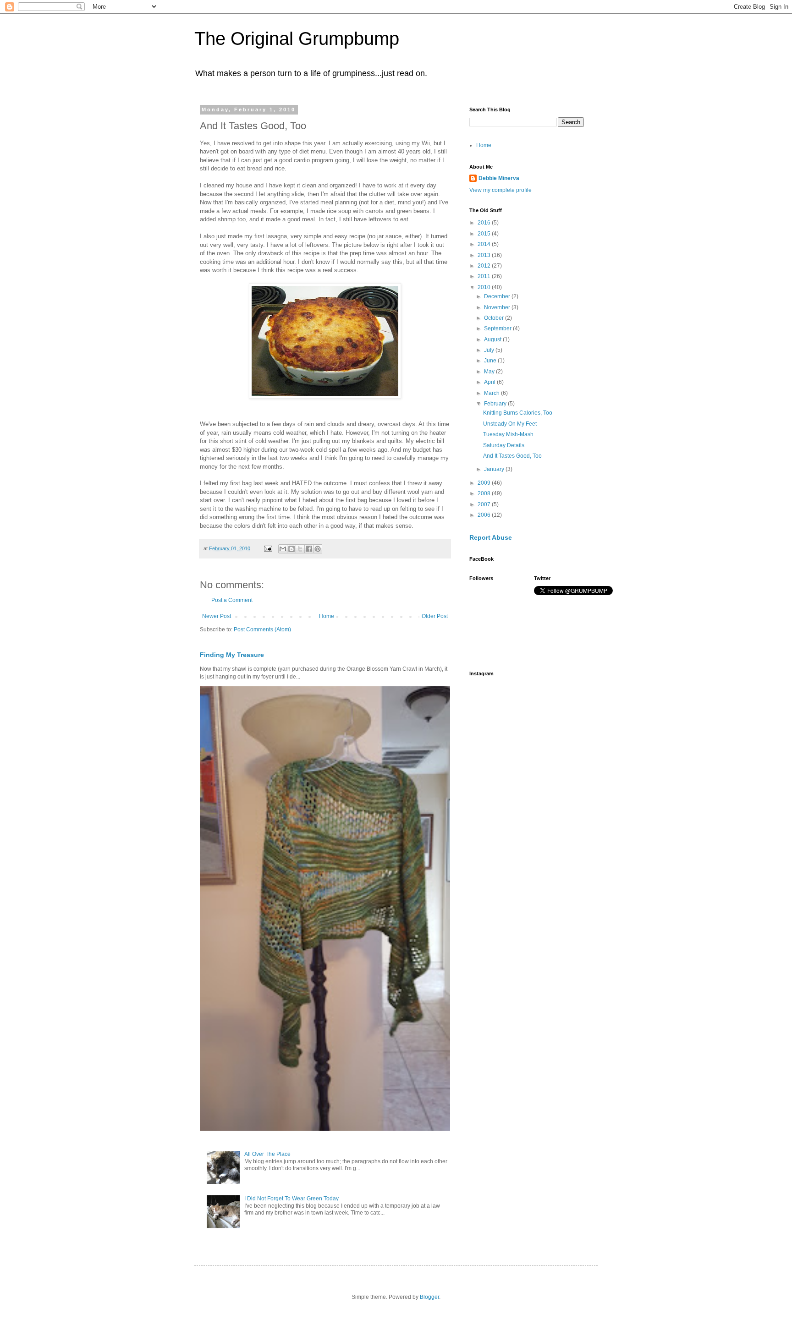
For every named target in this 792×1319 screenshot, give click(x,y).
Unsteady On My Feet (510, 424)
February (496, 403)
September (498, 328)
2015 (485, 233)
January (495, 469)
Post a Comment (232, 600)
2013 (485, 255)
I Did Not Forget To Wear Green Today (291, 1198)
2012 (485, 266)
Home (326, 616)
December (498, 296)
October (494, 318)
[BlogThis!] (291, 548)
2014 (485, 244)
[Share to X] (300, 548)
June (491, 360)
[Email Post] (268, 548)
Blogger (429, 1297)
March (492, 393)
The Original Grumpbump (296, 38)
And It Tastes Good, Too (512, 456)
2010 (485, 287)
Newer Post (216, 616)
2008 (485, 493)
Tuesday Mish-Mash (508, 434)
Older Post (435, 616)
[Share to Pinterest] (317, 548)
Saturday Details (503, 445)
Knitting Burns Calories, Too (517, 413)
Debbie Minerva (498, 178)
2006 (485, 515)
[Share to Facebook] (309, 548)
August (493, 339)
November (498, 307)
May (490, 371)
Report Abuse (490, 537)
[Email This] (282, 548)
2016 (485, 222)
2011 (485, 276)
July (489, 350)
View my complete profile (500, 190)
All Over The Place (267, 1154)
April (490, 382)
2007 (485, 504)
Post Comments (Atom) (262, 629)
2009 (485, 483)
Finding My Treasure (232, 654)
